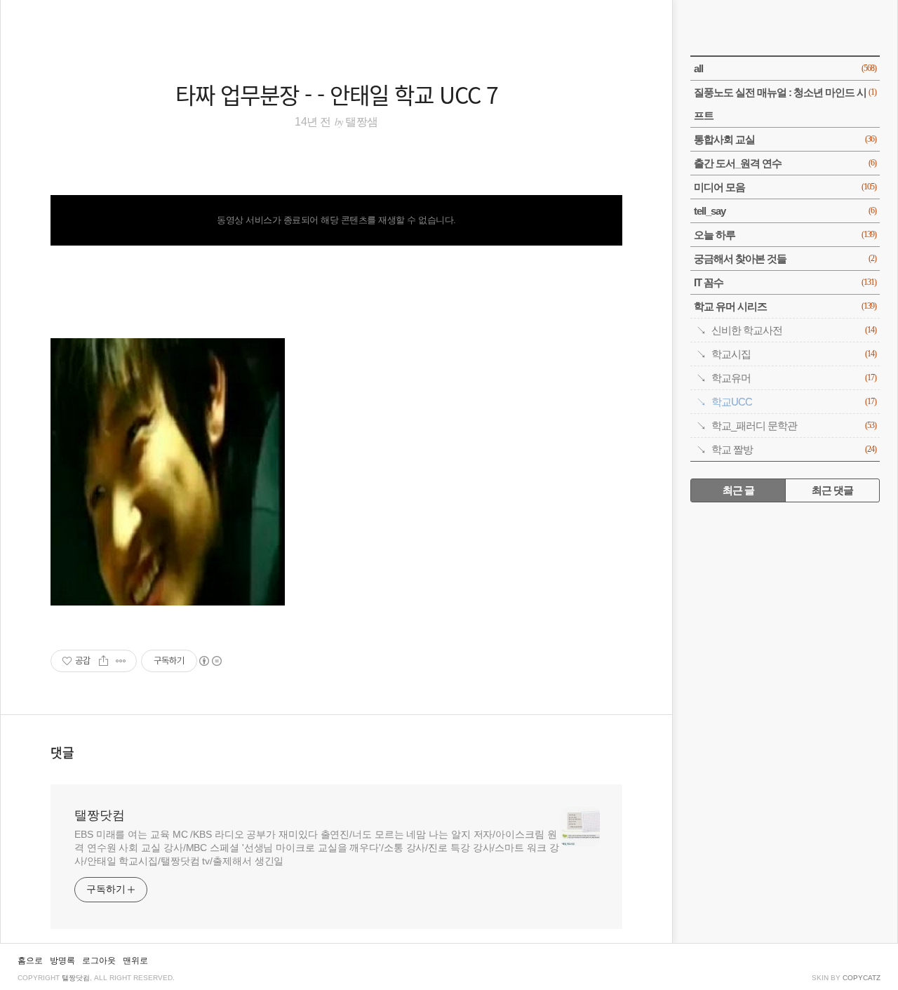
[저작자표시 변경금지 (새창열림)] (209, 661)
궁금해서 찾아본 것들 (785, 259)
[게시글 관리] (121, 660)
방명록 (62, 960)
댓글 (62, 752)
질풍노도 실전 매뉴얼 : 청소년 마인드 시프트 (785, 103)
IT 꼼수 (785, 282)
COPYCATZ (861, 978)
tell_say (785, 211)
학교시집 (793, 354)
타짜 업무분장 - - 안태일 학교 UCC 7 (336, 94)
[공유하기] (103, 660)
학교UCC (793, 402)
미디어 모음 (785, 187)
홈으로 (30, 960)
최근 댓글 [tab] (832, 490)
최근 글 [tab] (738, 490)
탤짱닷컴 (99, 815)
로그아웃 (99, 960)
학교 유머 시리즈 (785, 306)
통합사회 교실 (785, 139)
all (785, 68)
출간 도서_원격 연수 (785, 163)
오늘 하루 (785, 235)
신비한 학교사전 (793, 330)
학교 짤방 (793, 449)
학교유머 (793, 378)
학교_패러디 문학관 (793, 426)
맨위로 (135, 960)
